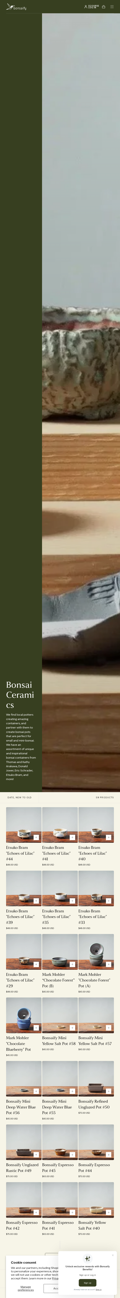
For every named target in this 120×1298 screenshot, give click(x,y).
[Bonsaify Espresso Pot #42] (24, 1200)
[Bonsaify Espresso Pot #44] (96, 1142)
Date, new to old (20, 797)
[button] (112, 7)
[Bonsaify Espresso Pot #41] (60, 1200)
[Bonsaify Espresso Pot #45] (60, 1142)
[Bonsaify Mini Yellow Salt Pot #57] (96, 1015)
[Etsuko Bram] (24, 825)
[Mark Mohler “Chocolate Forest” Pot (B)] (60, 952)
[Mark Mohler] (96, 952)
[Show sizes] (36, 837)
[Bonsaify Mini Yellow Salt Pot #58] (60, 1015)
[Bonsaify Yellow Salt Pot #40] (96, 1200)
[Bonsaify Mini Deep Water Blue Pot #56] (24, 1079)
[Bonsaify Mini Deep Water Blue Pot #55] (60, 1079)
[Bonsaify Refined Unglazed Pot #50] (96, 1079)
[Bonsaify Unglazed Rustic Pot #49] (24, 1142)
